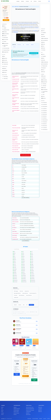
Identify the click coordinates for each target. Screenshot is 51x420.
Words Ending (5, 78)
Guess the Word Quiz (29, 295)
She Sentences (45, 110)
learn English (15, 24)
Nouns (44, 96)
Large (13, 184)
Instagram (40, 408)
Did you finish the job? (15, 106)
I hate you (13, 223)
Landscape (24, 275)
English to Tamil (17, 6)
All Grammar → (31, 304)
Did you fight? (14, 125)
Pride (13, 180)
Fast (13, 172)
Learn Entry (2, 418)
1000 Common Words (6, 46)
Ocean (23, 256)
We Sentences (45, 123)
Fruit (14, 256)
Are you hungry (14, 235)
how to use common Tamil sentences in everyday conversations (27, 23)
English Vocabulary (6, 33)
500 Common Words (6, 48)
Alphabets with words (17, 408)
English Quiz (5, 58)
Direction (15, 273)
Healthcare (15, 278)
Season (15, 259)
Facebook (40, 407)
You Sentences (45, 127)
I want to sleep (14, 231)
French (2, 411)
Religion (15, 270)
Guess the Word (6, 39)
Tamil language (15, 32)
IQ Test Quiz (15, 295)
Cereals (15, 267)
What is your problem (15, 221)
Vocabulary (27, 1)
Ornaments (32, 275)
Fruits (43, 30)
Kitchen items (24, 281)
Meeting (32, 267)
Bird (14, 254)
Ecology (24, 267)
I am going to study (15, 239)
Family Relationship (45, 38)
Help (13, 174)
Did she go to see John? (15, 79)
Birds (43, 34)
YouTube (40, 410)
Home (13, 6)
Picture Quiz (5, 60)
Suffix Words (44, 85)
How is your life (14, 237)
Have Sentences (45, 106)
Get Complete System (34, 380)
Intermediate (5, 70)
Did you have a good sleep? (16, 127)
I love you (13, 225)
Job (23, 251)
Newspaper (24, 278)
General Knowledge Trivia (33, 293)
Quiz (31, 1)
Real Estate (32, 278)
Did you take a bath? (15, 149)
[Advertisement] (25, 16)
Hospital (24, 270)
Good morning (14, 217)
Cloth (32, 256)
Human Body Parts (45, 40)
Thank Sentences (45, 129)
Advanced (5, 72)
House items (15, 281)
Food (32, 253)
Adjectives (44, 98)
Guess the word (28, 414)
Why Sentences (45, 125)
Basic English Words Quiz (17, 293)
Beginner (5, 68)
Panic (13, 188)
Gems (14, 253)
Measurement (33, 280)
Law (31, 251)
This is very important (15, 233)
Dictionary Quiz (6, 62)
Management (24, 280)
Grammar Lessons (16, 411)
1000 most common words (29, 407)
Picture (24, 272)
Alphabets (22, 1)
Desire (13, 192)
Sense (13, 182)
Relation (32, 272)
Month (32, 254)
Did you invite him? (15, 133)
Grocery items (33, 281)
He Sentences (45, 108)
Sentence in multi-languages (30, 410)
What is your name (15, 219)
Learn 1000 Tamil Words (25, 197)
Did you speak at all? (15, 145)
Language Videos (28, 411)
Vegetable (24, 273)
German (2, 407)
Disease (44, 71)
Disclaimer (40, 418)
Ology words (15, 280)
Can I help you (14, 227)
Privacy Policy (29, 418)
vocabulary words (15, 31)
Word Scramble (6, 37)
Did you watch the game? (16, 151)
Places (23, 262)
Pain (13, 176)
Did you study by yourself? (16, 147)
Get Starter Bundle (16, 374)
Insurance (32, 273)
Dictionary (35, 1)
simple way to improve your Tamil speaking (27, 26)
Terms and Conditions (35, 418)
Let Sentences (45, 112)
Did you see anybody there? (16, 143)
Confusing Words (45, 89)
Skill (13, 186)
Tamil (2, 408)
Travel (15, 264)
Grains (32, 262)
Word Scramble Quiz (21, 295)
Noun (27, 304)
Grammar (39, 1)
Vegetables (44, 32)
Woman (13, 194)
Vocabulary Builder (16, 410)
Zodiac (23, 259)
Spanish (2, 410)
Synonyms (15, 304)
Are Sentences (45, 102)
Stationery (15, 275)
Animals (44, 36)
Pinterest (40, 411)
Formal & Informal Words (45, 92)
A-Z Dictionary (19, 44)
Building (15, 272)
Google (32, 264)
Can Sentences (45, 104)
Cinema (24, 264)
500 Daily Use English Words (30, 408)
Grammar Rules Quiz (25, 293)
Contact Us (44, 418)
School (15, 262)
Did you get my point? (15, 108)
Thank (13, 190)
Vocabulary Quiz (16, 297)
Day (14, 251)
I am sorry (13, 229)
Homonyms (44, 87)
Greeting (32, 270)
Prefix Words (44, 83)
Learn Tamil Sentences (25, 240)
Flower (32, 259)
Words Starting (6, 76)
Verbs (23, 304)
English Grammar (6, 43)
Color (23, 254)
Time (23, 253)
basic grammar (35, 30)
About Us (48, 418)
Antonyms (19, 304)
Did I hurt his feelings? (15, 92)
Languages (17, 1)
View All (2, 414)
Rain (13, 178)
